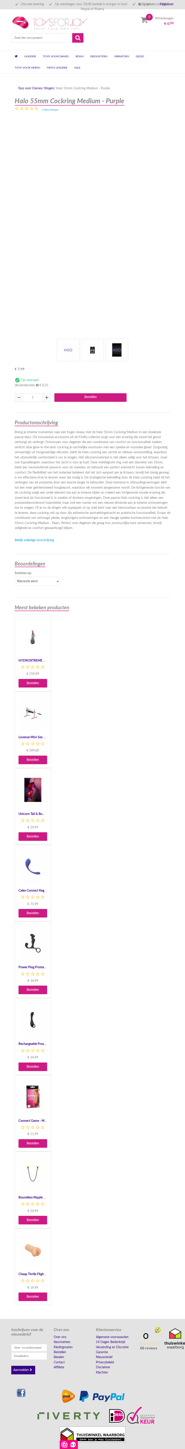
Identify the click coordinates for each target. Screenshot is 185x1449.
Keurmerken (62, 1342)
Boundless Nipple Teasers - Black (40, 1197)
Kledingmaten (63, 1347)
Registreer (167, 4)
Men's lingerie (57, 67)
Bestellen (90, 397)
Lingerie (30, 56)
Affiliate (59, 1367)
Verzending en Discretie (112, 1347)
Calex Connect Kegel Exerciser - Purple (44, 890)
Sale (77, 67)
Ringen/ (49, 88)
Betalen (59, 1357)
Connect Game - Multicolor (37, 1120)
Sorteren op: (23, 573)
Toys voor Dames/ (30, 88)
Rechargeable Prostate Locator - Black (44, 1044)
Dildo (140, 56)
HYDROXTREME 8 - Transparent (41, 660)
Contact (59, 1362)
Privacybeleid (105, 1362)
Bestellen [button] (33, 683)
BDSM (79, 56)
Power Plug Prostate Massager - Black (44, 967)
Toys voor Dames (56, 56)
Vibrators (121, 56)
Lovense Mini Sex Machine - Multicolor (45, 737)
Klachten (102, 1372)
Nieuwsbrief (104, 1357)
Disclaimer (103, 1367)
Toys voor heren (27, 67)
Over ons (60, 1337)
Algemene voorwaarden (112, 1337)
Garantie (102, 1352)
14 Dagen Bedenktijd (110, 1342)
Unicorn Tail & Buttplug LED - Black (42, 814)
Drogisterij (98, 56)
